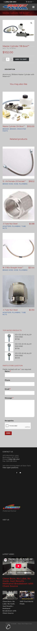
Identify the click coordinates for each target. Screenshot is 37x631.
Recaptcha (9, 421)
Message (9, 398)
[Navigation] (33, 7)
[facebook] (16, 472)
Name (8, 371)
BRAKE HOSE (8, 184)
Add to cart (21, 59)
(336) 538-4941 (10, 2)
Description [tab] (10, 69)
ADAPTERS (7, 226)
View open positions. (10, 468)
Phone (7, 380)
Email (7, 389)
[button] (31, 23)
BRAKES (6, 129)
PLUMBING (23, 184)
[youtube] (20, 472)
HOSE (16, 184)
